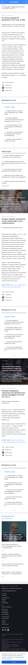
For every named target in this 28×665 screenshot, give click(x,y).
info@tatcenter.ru (5, 627)
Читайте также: (9, 107)
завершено (10, 409)
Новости (4, 15)
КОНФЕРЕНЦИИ (5, 624)
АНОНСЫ (4, 622)
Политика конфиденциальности (9, 590)
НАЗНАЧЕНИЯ (5, 611)
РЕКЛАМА (4, 620)
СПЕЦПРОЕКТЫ (5, 618)
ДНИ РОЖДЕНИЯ (5, 614)
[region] (14, 658)
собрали (17, 75)
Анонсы (3, 5)
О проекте (4, 593)
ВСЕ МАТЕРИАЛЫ (5, 597)
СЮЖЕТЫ (4, 599)
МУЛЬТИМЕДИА (5, 602)
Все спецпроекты (7, 518)
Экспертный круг (8, 516)
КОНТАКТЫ (4, 595)
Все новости (5, 186)
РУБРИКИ (4, 601)
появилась (19, 234)
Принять (14, 662)
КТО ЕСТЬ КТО (5, 609)
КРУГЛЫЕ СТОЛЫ (5, 616)
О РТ (3, 605)
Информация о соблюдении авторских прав (11, 588)
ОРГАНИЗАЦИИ (5, 612)
